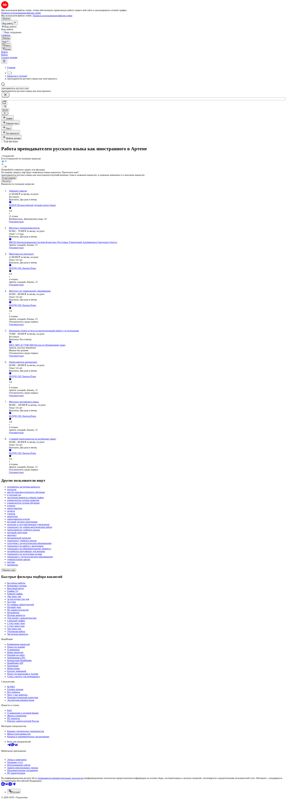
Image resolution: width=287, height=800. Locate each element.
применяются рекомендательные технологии (60, 778)
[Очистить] (5, 94)
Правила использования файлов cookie (52, 15)
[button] (4, 52)
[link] (6, 45)
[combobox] (15, 88)
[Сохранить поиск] (4, 102)
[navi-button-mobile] (4, 61)
